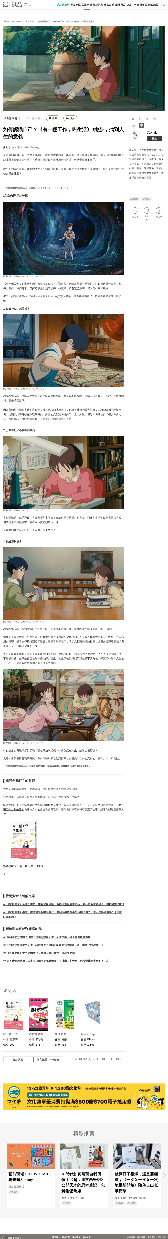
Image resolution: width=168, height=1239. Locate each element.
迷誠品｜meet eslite (12, 21)
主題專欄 (87, 4)
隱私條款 (141, 1237)
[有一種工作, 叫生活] (12, 1014)
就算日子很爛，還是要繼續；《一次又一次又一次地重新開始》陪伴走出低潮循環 (136, 1182)
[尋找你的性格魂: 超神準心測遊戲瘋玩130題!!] (38, 1014)
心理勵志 (146, 199)
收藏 (54, 118)
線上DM (131, 4)
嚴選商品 (120, 4)
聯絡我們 (18, 1059)
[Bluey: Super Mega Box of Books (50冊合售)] (90, 1014)
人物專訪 (13, 1192)
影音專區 (76, 4)
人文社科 (134, 199)
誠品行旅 (66, 1237)
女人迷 (152, 132)
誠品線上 (56, 1237)
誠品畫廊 (76, 1237)
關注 (154, 138)
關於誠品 (153, 4)
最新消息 (98, 4)
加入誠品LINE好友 (48, 1059)
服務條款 (151, 1237)
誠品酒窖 (87, 1237)
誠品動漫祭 (63, 4)
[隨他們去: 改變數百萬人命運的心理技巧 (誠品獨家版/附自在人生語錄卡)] (64, 1014)
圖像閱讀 (119, 1203)
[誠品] (17, 4)
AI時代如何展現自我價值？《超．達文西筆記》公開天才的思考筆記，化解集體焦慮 (83, 1182)
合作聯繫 (131, 1237)
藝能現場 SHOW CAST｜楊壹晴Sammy (31, 1177)
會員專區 (142, 4)
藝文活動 (109, 4)
